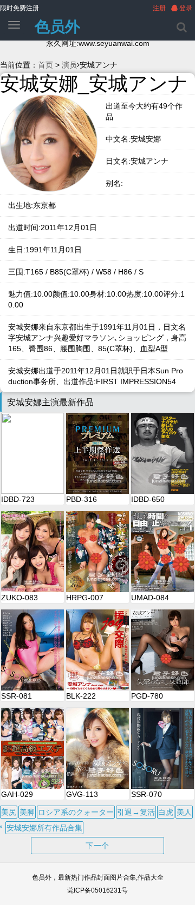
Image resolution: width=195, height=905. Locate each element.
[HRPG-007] (97, 551)
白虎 (165, 812)
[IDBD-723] (32, 453)
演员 (69, 65)
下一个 (97, 845)
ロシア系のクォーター (76, 812)
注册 (159, 8)
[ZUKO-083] (32, 551)
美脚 (27, 812)
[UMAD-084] (162, 551)
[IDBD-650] (162, 453)
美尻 (8, 812)
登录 (185, 8)
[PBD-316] (97, 453)
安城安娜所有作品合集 (44, 827)
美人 (184, 812)
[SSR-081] (32, 650)
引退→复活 (136, 812)
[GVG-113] (97, 748)
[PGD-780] (162, 650)
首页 (45, 65)
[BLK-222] (97, 650)
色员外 (57, 26)
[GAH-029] (32, 748)
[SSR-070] (162, 748)
